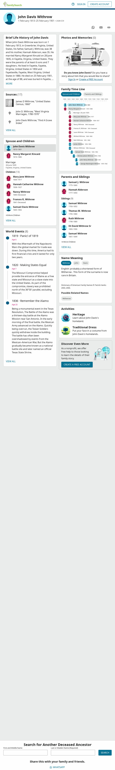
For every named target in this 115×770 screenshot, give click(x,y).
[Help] (73, 4)
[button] (30, 103)
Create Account (99, 4)
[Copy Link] (109, 27)
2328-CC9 (60, 20)
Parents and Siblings (93, 94)
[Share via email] (101, 27)
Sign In (81, 4)
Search (105, 752)
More (9, 83)
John (76, 263)
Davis (85, 263)
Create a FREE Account (91, 79)
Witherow (67, 298)
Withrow (66, 263)
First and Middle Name (12, 748)
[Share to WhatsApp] (93, 27)
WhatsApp (59, 767)
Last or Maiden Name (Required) (64, 748)
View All (11, 130)
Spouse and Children (71, 94)
